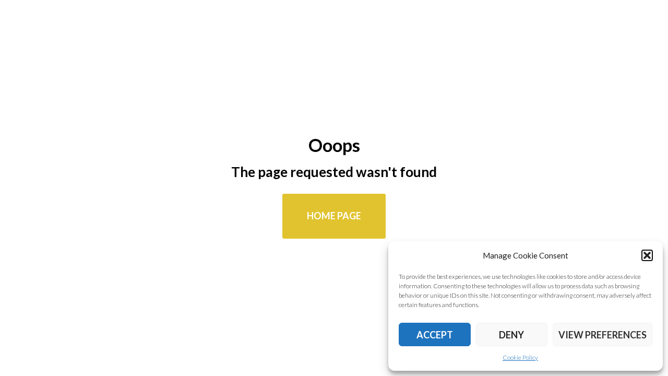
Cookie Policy (520, 357)
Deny (511, 334)
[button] (647, 255)
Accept (434, 334)
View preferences (602, 334)
